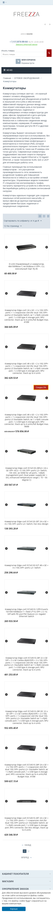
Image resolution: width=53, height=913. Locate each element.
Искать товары (8, 50)
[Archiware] (26, 33)
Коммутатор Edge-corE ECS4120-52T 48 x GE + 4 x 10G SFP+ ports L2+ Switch (26, 566)
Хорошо (14, 908)
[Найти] (49, 53)
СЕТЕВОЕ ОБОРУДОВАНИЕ (27, 78)
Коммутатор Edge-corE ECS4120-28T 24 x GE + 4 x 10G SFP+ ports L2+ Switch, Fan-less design (26, 522)
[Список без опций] (44, 216)
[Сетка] (40, 216)
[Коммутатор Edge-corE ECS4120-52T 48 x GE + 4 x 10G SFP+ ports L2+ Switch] (26, 548)
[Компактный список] (48, 216)
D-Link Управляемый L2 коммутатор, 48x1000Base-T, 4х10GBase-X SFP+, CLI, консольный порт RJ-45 (26, 266)
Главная (7, 78)
